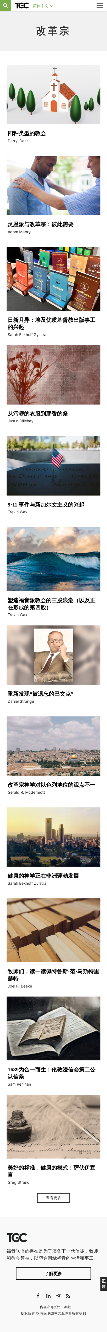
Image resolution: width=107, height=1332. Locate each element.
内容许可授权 (50, 1307)
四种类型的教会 (27, 133)
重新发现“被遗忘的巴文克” (41, 694)
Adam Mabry (19, 231)
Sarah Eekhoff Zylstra (27, 334)
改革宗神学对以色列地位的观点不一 (51, 785)
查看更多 (53, 1198)
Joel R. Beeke (20, 986)
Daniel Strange (21, 701)
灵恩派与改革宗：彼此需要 (41, 224)
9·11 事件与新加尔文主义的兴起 (47, 505)
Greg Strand (19, 1182)
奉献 (67, 1307)
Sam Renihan (19, 1084)
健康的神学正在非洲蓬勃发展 (43, 876)
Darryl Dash (18, 140)
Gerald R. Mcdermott (26, 792)
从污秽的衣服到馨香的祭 (38, 414)
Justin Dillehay (20, 421)
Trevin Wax (17, 512)
